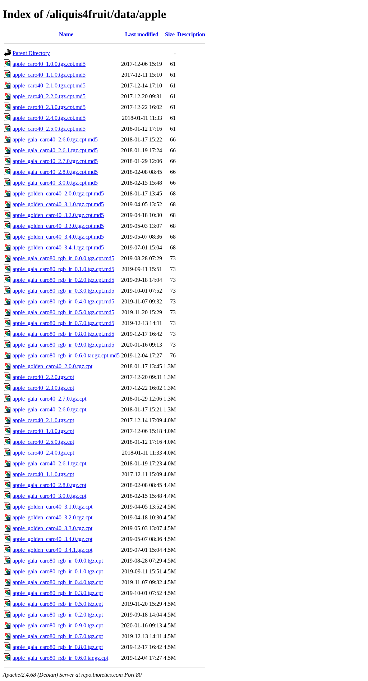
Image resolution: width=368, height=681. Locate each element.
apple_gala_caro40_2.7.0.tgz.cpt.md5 (55, 161)
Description (191, 34)
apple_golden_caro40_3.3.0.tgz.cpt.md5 (58, 226)
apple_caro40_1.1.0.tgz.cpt (43, 474)
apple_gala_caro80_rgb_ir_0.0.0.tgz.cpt (58, 561)
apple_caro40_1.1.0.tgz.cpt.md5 (49, 75)
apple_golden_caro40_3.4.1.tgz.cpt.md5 (58, 247)
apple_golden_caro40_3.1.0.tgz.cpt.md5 (58, 204)
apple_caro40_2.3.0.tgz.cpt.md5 (49, 107)
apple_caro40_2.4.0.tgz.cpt (43, 453)
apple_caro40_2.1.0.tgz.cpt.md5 (49, 85)
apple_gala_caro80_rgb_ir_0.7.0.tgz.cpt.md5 (63, 323)
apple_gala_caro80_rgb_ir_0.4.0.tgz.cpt (58, 582)
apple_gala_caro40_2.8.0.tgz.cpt (49, 485)
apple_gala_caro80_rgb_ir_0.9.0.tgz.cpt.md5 (63, 345)
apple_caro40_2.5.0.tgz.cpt (43, 442)
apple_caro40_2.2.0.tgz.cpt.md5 (49, 96)
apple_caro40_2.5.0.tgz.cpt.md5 (49, 129)
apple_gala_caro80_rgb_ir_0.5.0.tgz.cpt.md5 (63, 312)
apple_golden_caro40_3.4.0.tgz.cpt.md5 (58, 237)
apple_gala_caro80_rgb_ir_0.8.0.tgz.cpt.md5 (63, 334)
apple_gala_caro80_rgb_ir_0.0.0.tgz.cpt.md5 (63, 258)
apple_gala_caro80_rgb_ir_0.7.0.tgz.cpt (58, 636)
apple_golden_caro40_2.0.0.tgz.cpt (52, 366)
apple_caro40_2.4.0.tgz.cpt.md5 (49, 118)
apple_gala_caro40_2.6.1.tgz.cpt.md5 (55, 150)
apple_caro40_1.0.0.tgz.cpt (43, 431)
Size (170, 34)
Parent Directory (31, 53)
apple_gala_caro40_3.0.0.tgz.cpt (49, 496)
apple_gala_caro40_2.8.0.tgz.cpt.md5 (55, 172)
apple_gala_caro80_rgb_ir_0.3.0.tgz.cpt (58, 593)
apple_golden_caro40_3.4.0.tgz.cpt (52, 539)
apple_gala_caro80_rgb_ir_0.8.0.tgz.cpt (58, 647)
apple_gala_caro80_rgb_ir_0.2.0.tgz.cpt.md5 (63, 280)
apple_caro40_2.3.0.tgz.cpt (43, 388)
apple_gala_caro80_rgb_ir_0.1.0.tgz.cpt (58, 571)
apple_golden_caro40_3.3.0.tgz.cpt (52, 528)
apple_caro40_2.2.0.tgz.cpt (43, 377)
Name (66, 34)
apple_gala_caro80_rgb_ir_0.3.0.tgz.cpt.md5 (63, 291)
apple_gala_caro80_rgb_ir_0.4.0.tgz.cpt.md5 (63, 301)
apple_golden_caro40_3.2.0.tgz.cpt (52, 517)
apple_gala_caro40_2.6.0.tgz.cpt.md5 (55, 139)
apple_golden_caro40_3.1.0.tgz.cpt (52, 507)
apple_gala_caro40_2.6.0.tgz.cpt (49, 409)
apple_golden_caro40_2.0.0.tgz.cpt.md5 (58, 193)
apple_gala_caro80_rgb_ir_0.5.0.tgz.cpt (58, 604)
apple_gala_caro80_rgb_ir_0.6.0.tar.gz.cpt (60, 658)
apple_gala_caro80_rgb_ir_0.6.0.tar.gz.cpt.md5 (66, 355)
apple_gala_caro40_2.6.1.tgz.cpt (49, 463)
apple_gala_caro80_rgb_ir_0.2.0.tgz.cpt (58, 615)
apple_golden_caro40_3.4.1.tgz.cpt (52, 550)
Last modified (141, 34)
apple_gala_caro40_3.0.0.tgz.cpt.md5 (55, 183)
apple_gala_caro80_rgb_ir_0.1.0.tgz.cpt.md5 (63, 269)
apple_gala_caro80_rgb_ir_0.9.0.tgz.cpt (58, 625)
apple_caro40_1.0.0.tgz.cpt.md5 (49, 64)
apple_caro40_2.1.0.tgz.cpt (43, 420)
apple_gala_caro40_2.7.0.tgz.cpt (49, 399)
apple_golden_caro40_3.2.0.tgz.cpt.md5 (58, 215)
